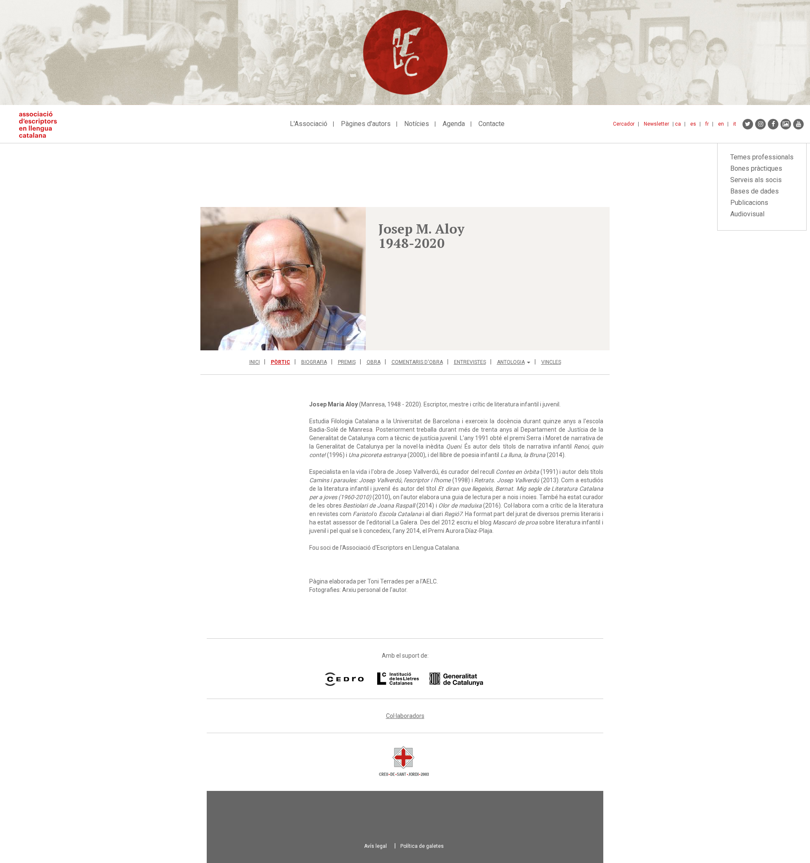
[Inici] (41, 124)
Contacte (491, 124)
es (693, 124)
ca (678, 124)
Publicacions (749, 203)
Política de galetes (422, 846)
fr (707, 124)
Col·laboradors (405, 715)
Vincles (551, 362)
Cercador (623, 124)
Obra (374, 362)
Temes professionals (762, 157)
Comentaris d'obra (417, 362)
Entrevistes (470, 362)
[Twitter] (747, 124)
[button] (283, 278)
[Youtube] (798, 124)
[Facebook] (773, 124)
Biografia (314, 362)
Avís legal (375, 846)
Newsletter (656, 124)
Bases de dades (754, 191)
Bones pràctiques (756, 168)
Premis (347, 362)
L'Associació (308, 124)
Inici (254, 362)
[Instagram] (760, 124)
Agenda (454, 124)
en (721, 124)
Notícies (416, 124)
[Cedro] (344, 679)
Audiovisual (747, 214)
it (734, 124)
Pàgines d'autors (366, 124)
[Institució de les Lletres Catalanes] (430, 679)
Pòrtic (280, 362)
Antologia (511, 362)
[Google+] (785, 124)
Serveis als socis (756, 180)
